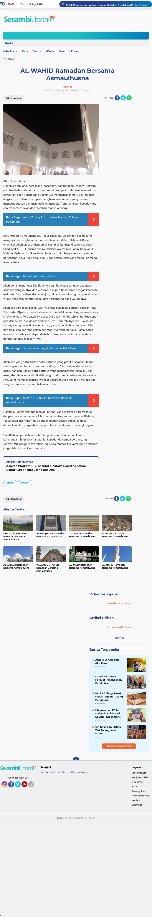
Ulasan (75, 772)
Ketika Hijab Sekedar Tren (39, 276)
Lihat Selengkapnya (118, 746)
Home (10, 4)
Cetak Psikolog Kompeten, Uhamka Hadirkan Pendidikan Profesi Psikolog (107, 4)
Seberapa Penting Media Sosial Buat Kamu (50, 348)
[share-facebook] (117, 97)
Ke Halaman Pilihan (118, 627)
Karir (25, 51)
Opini (57, 772)
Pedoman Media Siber (142, 795)
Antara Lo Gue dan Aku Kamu (107, 661)
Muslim (25, 482)
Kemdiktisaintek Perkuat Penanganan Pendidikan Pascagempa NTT (108, 680)
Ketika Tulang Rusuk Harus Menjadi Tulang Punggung (109, 696)
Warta (50, 51)
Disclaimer (137, 782)
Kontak (136, 800)
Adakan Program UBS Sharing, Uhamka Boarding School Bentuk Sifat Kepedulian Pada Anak (46, 468)
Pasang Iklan (139, 791)
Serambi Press (68, 51)
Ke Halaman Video (118, 603)
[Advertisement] (76, 868)
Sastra (37, 51)
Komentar (16, 499)
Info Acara (47, 772)
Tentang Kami (139, 772)
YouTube (27, 789)
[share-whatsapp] (129, 97)
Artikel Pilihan (101, 618)
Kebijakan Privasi (141, 777)
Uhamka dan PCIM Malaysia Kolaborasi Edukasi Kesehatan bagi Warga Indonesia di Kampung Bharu (109, 714)
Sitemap (119, 638)
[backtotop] (76, 760)
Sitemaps (137, 804)
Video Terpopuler (104, 594)
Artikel (10, 482)
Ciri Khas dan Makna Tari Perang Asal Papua (108, 730)
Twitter (19, 789)
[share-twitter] (123, 97)
